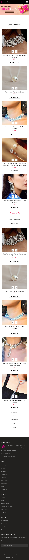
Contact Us (3, 497)
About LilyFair (4, 465)
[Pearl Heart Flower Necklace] (14, 78)
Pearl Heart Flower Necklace (14, 92)
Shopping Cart (4, 474)
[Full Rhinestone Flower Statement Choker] (14, 41)
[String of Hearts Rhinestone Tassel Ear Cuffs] (14, 186)
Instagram (5, 520)
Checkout (3, 477)
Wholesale (3, 471)
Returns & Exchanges (6, 509)
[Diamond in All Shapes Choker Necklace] (14, 113)
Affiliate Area (4, 483)
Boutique (3, 468)
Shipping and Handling (6, 506)
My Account (4, 480)
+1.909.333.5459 (7, 453)
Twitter (4, 526)
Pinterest (5, 523)
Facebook (5, 529)
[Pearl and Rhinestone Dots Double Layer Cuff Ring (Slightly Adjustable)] (14, 150)
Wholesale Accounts (6, 512)
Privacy (2, 486)
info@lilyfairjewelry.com (9, 456)
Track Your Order (5, 503)
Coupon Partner (4, 489)
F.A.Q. (2, 500)
